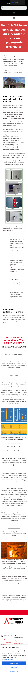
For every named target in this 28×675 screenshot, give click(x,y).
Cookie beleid (9, 659)
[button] (14, 13)
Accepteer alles (14, 663)
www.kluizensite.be (8, 230)
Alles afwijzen (14, 671)
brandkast (11, 57)
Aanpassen (14, 667)
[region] (14, 660)
